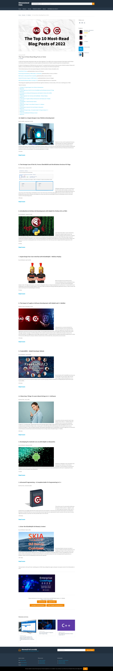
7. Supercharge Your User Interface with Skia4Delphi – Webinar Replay (33, 95)
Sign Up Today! (90, 650)
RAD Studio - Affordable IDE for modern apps (88, 31)
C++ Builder (28, 15)
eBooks (44, 8)
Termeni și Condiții (62, 661)
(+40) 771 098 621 (24, 662)
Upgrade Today (52, 601)
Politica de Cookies (62, 663)
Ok (85, 668)
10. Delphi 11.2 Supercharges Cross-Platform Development (31, 87)
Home (20, 8)
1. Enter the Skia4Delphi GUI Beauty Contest (28, 112)
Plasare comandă (42, 660)
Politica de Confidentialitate (63, 660)
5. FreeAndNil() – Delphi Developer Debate (28, 101)
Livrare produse (42, 661)
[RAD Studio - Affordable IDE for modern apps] (81, 32)
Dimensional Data (24, 4)
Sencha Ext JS (86, 52)
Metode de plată (42, 663)
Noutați (29, 8)
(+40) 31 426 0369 (23, 660)
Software (24, 8)
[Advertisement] (86, 78)
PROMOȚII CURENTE (37, 8)
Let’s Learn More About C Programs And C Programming (46, 633)
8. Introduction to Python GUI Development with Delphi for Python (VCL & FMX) (36, 93)
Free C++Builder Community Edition (55, 605)
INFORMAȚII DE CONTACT (53, 8)
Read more (22, 88)
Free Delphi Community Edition (37, 605)
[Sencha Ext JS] (81, 54)
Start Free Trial (42, 601)
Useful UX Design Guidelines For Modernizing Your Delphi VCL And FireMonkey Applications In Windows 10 (27, 638)
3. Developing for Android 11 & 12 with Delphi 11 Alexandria (31, 107)
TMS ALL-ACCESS (87, 47)
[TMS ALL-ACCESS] (81, 49)
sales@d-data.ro (24, 664)
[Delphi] (81, 37)
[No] (111, 668)
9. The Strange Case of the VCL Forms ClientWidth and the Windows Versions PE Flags (37, 90)
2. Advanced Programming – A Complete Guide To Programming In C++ (34, 110)
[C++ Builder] (81, 43)
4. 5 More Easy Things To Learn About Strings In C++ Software (32, 104)
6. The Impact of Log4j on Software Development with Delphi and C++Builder (35, 98)
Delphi (85, 35)
